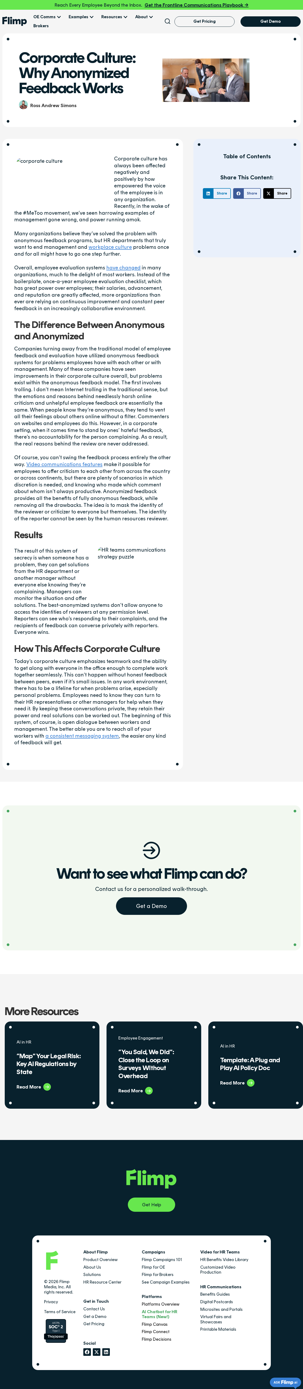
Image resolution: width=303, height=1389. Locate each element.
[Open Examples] (91, 17)
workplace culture (110, 247)
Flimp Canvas (155, 1324)
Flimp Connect (155, 1331)
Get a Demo (151, 906)
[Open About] (151, 17)
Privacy (51, 1301)
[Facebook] (87, 1352)
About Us (92, 1267)
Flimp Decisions (156, 1339)
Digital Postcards (216, 1301)
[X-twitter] (96, 1352)
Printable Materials (218, 1329)
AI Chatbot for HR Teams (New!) (159, 1314)
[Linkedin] (106, 1352)
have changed (123, 267)
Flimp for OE (153, 1267)
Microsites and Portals (221, 1309)
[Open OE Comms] (59, 17)
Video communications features (64, 464)
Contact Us (94, 1309)
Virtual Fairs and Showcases (215, 1319)
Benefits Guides (215, 1294)
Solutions (92, 1274)
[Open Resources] (125, 17)
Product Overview (100, 1259)
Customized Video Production (218, 1270)
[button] (217, 193)
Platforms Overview (160, 1304)
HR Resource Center (102, 1282)
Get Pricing (93, 1323)
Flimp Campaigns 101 (162, 1259)
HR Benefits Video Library (224, 1259)
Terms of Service (60, 1311)
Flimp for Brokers (158, 1274)
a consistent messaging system (82, 736)
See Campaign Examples (166, 1282)
